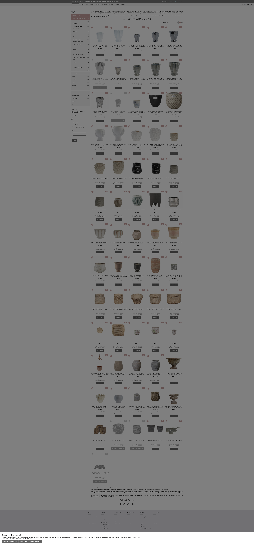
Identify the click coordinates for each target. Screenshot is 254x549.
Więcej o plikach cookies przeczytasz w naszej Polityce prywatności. (17, 538)
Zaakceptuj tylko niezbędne (10, 541)
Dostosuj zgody (24, 541)
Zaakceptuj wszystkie (35, 541)
